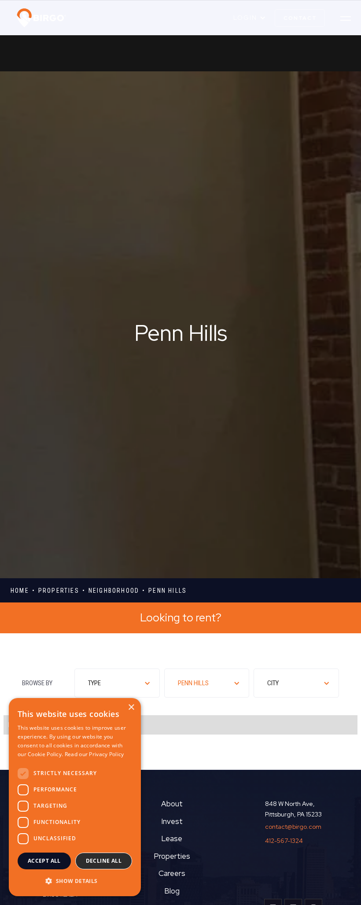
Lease (171, 838)
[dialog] (75, 797)
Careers (171, 873)
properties (58, 590)
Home (20, 590)
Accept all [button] (44, 860)
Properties (172, 856)
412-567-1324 (284, 841)
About (172, 804)
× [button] (131, 707)
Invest (172, 821)
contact (300, 18)
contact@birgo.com (293, 827)
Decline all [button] (104, 860)
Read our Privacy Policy (94, 754)
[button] (250, 18)
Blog (172, 891)
